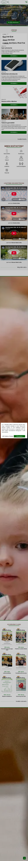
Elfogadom (19, 436)
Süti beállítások (7, 436)
